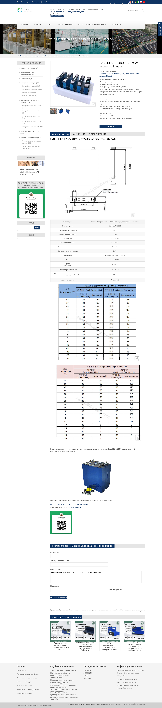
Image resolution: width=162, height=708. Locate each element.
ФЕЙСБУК (87, 678)
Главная (24, 24)
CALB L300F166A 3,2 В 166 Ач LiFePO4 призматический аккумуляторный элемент (85, 646)
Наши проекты (65, 24)
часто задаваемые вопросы (92, 24)
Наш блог (116, 24)
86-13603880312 (57, 12)
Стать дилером (51, 33)
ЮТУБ (86, 676)
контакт (125, 4)
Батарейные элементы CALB (50, 56)
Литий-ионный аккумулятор (30, 131)
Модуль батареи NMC (29, 92)
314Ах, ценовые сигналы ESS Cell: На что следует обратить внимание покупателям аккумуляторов (63, 673)
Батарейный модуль (28, 83)
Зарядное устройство (28, 68)
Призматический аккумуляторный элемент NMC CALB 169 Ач (61, 646)
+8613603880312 (57, 16)
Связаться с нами (29, 33)
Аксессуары (25, 79)
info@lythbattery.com (76, 12)
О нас (112, 4)
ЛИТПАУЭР (88, 670)
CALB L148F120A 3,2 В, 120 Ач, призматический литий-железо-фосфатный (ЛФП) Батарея (110, 646)
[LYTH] (25, 12)
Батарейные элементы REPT (31, 127)
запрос (111, 126)
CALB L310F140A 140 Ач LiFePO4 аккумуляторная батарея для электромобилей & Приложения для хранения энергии (134, 646)
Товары (37, 24)
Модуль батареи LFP (29, 96)
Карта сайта (118, 4)
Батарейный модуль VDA (30, 89)
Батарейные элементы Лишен (32, 105)
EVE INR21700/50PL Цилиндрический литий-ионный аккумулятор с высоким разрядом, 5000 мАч (64, 695)
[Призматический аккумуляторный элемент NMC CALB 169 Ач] (60, 641)
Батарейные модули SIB (30, 86)
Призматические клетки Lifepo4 (29, 56)
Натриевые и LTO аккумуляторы (27, 73)
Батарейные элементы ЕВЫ (31, 121)
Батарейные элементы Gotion (32, 111)
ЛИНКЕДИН (88, 673)
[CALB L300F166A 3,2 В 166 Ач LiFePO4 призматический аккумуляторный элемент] (85, 641)
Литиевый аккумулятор (29, 138)
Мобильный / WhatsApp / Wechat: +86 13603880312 (69, 505)
